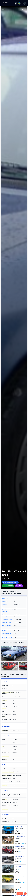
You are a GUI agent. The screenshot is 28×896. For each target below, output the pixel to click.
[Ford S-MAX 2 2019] (8, 889)
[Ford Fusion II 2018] (8, 860)
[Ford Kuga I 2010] (8, 869)
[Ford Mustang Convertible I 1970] (8, 840)
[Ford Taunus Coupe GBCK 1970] (8, 879)
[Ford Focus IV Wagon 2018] (8, 850)
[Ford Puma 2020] (8, 830)
